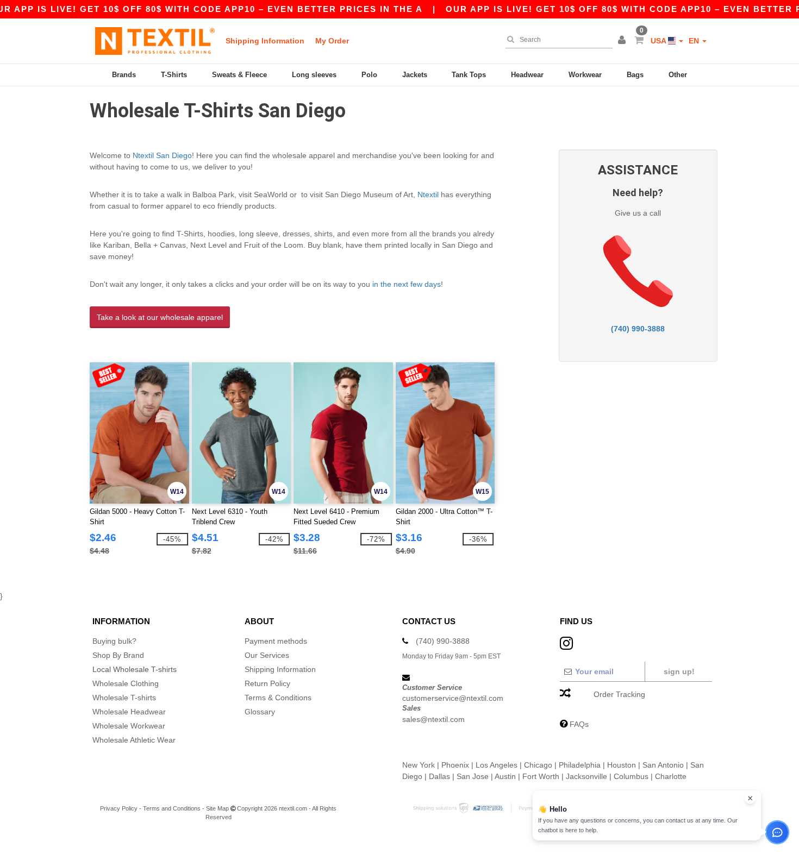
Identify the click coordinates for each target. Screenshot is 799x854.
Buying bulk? (114, 641)
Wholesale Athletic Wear (134, 740)
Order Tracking (619, 694)
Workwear (585, 75)
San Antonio (663, 765)
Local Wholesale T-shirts (134, 669)
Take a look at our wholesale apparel (160, 317)
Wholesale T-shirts (124, 697)
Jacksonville (586, 776)
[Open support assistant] (777, 832)
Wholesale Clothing (125, 683)
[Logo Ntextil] (155, 40)
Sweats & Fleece (239, 75)
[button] (623, 40)
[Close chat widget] (750, 798)
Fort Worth (540, 776)
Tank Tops (469, 75)
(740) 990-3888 (638, 328)
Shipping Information (265, 40)
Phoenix (455, 765)
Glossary (260, 711)
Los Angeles (496, 765)
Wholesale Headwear (129, 711)
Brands (124, 75)
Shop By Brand (118, 655)
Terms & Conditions (278, 697)
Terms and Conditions (172, 808)
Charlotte (670, 776)
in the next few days (406, 284)
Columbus (631, 776)
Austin (505, 776)
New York (418, 765)
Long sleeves (314, 75)
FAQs (579, 724)
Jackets (414, 75)
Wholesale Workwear (128, 725)
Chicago (538, 765)
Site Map (217, 808)
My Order (332, 40)
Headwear (527, 75)
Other (678, 75)
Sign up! (679, 671)
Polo (369, 75)
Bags (635, 75)
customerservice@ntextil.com (452, 698)
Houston (621, 765)
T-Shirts (174, 75)
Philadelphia (580, 765)
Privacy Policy (119, 808)
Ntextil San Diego (162, 155)
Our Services (267, 655)
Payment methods (276, 641)
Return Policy (267, 683)
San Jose (473, 776)
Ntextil (428, 194)
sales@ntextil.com (433, 719)
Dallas (439, 776)
